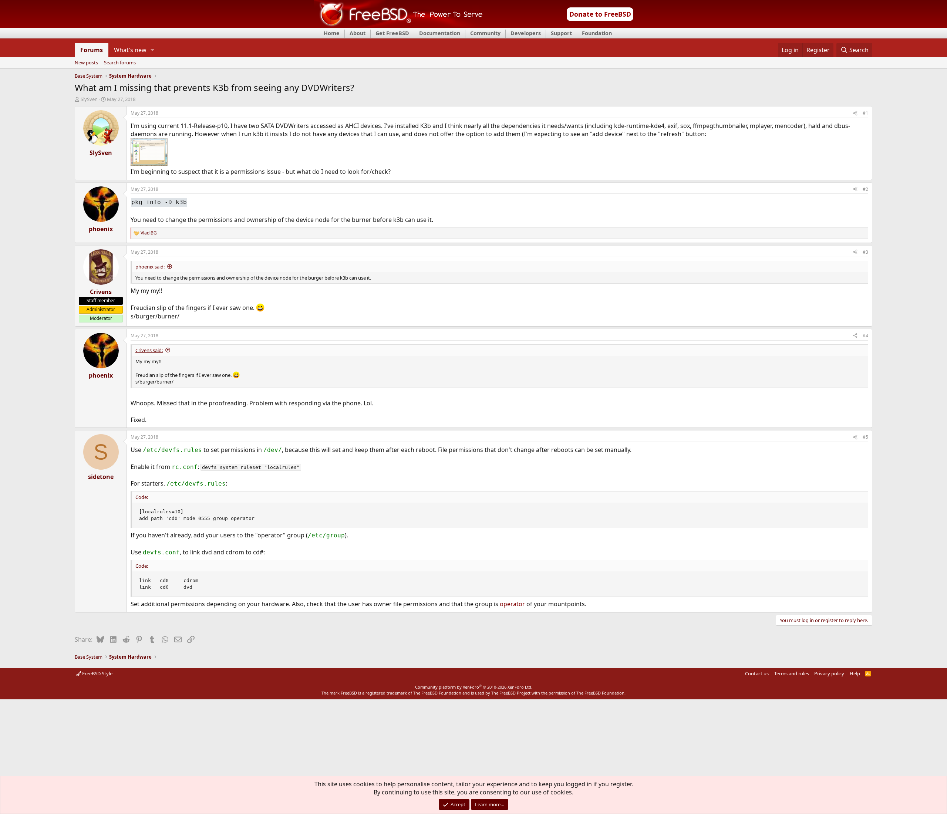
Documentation (439, 33)
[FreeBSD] (398, 25)
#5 (865, 437)
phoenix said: (150, 266)
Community (485, 33)
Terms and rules (791, 673)
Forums (91, 50)
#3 (865, 252)
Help (855, 673)
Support (561, 33)
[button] (152, 50)
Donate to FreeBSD (600, 14)
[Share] (855, 113)
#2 (865, 189)
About (357, 33)
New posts (86, 63)
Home (332, 33)
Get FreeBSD (392, 33)
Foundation (597, 33)
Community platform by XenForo (473, 687)
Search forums (120, 63)
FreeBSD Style (96, 673)
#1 (865, 113)
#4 (865, 335)
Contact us (757, 673)
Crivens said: (149, 350)
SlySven (89, 99)
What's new (130, 50)
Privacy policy (829, 673)
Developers (525, 33)
